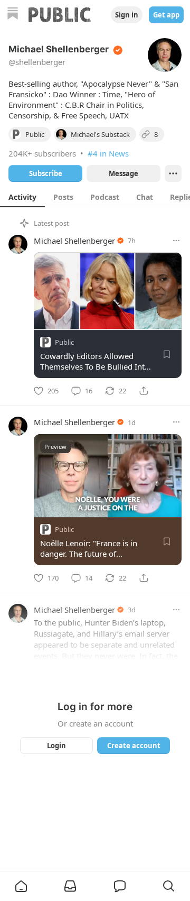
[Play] (45, 505)
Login (56, 745)
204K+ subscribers (42, 153)
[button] (21, 886)
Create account (133, 745)
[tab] (22, 196)
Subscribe (45, 173)
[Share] (144, 390)
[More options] (176, 240)
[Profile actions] (173, 173)
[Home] (12, 14)
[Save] (166, 354)
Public (64, 342)
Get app (166, 15)
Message (123, 173)
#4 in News (108, 153)
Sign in (126, 15)
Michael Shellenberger (74, 240)
